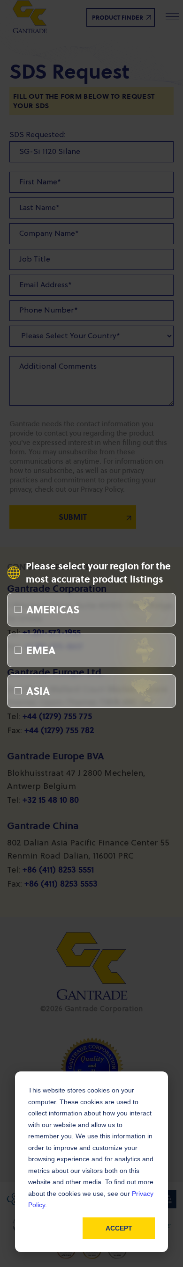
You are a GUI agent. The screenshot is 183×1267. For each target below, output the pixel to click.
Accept (119, 1228)
